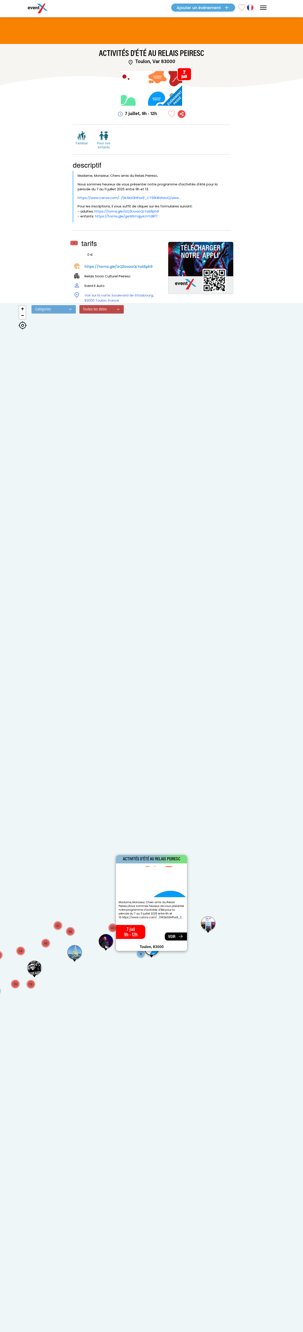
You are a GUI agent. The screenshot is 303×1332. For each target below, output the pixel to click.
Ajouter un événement (199, 7)
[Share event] (181, 114)
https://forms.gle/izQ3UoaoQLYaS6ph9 (126, 211)
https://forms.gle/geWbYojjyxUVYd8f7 (126, 216)
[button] (74, 954)
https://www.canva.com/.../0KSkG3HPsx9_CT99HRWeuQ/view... (129, 197)
